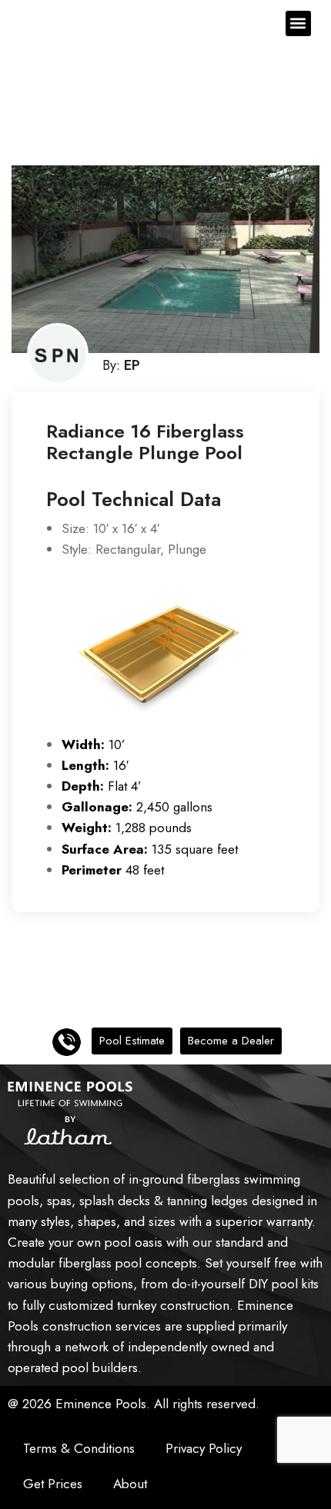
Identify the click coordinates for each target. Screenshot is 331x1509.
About (130, 1483)
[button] (298, 23)
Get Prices (52, 1483)
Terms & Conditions (79, 1448)
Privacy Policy (204, 1448)
